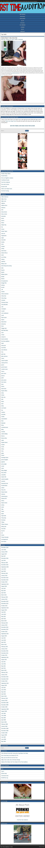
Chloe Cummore (4, 293)
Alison (2, 222)
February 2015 (4, 573)
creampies (22, 27)
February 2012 (4, 646)
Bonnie (2, 278)
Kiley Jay (3, 397)
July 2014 (3, 588)
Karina (2, 386)
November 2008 (4, 730)
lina (2, 410)
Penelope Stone (4, 457)
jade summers (4, 356)
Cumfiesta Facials (5, 180)
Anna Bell (3, 239)
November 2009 (4, 704)
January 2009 (4, 726)
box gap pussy (4, 280)
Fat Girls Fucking (5, 190)
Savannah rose (4, 483)
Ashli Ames (3, 250)
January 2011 (4, 674)
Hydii (2, 343)
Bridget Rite (4, 283)
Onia (2, 451)
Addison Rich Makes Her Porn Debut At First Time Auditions (14, 762)
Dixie (2, 326)
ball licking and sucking (6, 265)
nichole (2, 444)
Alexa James (4, 214)
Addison (3, 203)
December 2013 (4, 601)
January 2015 (4, 575)
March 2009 (4, 722)
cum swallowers (22, 25)
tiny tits (22, 20)
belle (2, 268)
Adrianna (3, 207)
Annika (2, 242)
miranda (3, 431)
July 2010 (3, 687)
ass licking (3, 257)
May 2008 (3, 741)
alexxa (2, 220)
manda (2, 416)
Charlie (16, 39)
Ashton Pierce (4, 252)
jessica (2, 375)
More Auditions (22, 14)
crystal (2, 311)
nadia (2, 440)
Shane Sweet (4, 492)
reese (2, 468)
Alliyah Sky (3, 224)
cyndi (2, 315)
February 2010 (4, 698)
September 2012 (4, 633)
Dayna (2, 319)
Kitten (2, 401)
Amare (2, 229)
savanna (3, 481)
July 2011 (3, 661)
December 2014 (4, 577)
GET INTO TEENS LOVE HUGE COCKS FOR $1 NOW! (22, 125)
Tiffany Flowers (4, 524)
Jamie (2, 358)
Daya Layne (4, 317)
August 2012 (4, 635)
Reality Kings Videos (5, 173)
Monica (3, 436)
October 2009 (4, 707)
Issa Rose (3, 347)
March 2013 (4, 620)
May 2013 (3, 616)
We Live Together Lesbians (7, 178)
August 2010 (4, 685)
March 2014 (4, 594)
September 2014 (4, 584)
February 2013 (4, 623)
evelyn (2, 334)
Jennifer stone (4, 369)
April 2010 (3, 694)
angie (2, 237)
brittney (3, 285)
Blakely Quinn (4, 274)
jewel (2, 377)
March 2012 (4, 644)
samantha (3, 474)
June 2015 (3, 569)
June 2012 (3, 640)
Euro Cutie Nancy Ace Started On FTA (9, 755)
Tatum (2, 511)
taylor (2, 513)
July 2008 (3, 737)
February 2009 (4, 724)
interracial (3, 345)
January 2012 (4, 648)
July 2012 (3, 638)
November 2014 (4, 579)
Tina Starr (3, 528)
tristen (2, 535)
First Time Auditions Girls (6, 1)
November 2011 (4, 653)
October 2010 (4, 681)
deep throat (3, 321)
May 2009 (3, 717)
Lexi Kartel (3, 408)
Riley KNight (4, 470)
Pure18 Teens (4, 175)
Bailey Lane (3, 263)
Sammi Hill (3, 476)
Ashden (3, 246)
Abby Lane (3, 201)
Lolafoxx (3, 412)
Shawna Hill (4, 498)
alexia (2, 218)
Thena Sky (3, 517)
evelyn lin (3, 336)
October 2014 (4, 582)
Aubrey (2, 259)
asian (2, 255)
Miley (2, 429)
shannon (3, 494)
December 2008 (4, 728)
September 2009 (4, 709)
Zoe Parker (3, 541)
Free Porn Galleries (5, 182)
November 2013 (4, 603)
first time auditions (5, 341)
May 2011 (3, 666)
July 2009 (3, 713)
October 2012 (4, 631)
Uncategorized (4, 539)
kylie (2, 403)
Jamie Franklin (4, 360)
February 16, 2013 (10, 39)
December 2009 (4, 702)
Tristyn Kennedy (4, 537)
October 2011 (4, 655)
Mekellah (3, 423)
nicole (2, 446)
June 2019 (3, 549)
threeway (3, 520)
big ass (3, 270)
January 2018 (4, 551)
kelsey (2, 395)
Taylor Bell (3, 515)
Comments (20, 39)
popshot (3, 461)
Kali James (3, 382)
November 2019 (4, 547)
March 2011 (3, 670)
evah (2, 332)
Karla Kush (3, 388)
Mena (2, 425)
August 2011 (4, 659)
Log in (2, 771)
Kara (2, 384)
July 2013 (3, 612)
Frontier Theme (41, 846)
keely (2, 392)
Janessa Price (4, 362)
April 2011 (3, 668)
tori (2, 532)
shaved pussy (22, 16)
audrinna (3, 261)
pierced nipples (4, 459)
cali (2, 289)
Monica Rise (4, 438)
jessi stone (3, 373)
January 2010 (4, 700)
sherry (2, 500)
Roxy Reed (3, 472)
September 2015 (4, 566)
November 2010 (4, 679)
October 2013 (4, 605)
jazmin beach (4, 367)
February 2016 (4, 562)
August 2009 (4, 711)
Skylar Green (4, 502)
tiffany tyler (3, 526)
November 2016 (4, 558)
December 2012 (4, 627)
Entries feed (4, 773)
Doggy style (4, 328)
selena (2, 487)
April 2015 (3, 571)
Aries (2, 244)
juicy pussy (22, 22)
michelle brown (4, 427)
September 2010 (4, 683)
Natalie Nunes (4, 442)
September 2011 (4, 657)
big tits (22, 29)
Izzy (2, 352)
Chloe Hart (3, 295)
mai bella (3, 414)
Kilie (2, 399)
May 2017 (3, 556)
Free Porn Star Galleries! (22, 819)
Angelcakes (3, 235)
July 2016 (3, 560)
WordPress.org (4, 777)
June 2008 (3, 739)
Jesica (2, 371)
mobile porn (22, 31)
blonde (2, 276)
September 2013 (4, 607)
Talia (2, 509)
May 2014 (3, 590)
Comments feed (4, 775)
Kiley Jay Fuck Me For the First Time (9, 757)
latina (2, 405)
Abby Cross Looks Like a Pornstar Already (10, 759)
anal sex (3, 233)
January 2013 (4, 625)
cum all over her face (15, 72)
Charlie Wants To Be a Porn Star (9, 38)
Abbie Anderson (4, 196)
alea (2, 209)
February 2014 (4, 597)
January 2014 (4, 599)
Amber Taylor (4, 231)
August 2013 (4, 610)
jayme (2, 364)
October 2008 (4, 732)
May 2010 (3, 691)
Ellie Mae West (4, 330)
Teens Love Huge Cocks (10, 121)
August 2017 (4, 554)
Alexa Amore (4, 212)
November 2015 (4, 564)
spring (2, 505)
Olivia (2, 449)
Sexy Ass (3, 489)
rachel (2, 466)
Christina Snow (4, 302)
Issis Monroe (4, 349)
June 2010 (3, 689)
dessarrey (3, 324)
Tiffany (2, 522)
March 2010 (4, 696)
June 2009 (3, 715)
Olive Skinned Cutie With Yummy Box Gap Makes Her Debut (14, 753)
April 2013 (3, 618)
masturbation (4, 418)
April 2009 (3, 719)
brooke (2, 287)
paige (2, 453)
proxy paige (3, 464)
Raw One (3, 39)
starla (2, 507)
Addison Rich (4, 205)
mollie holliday (4, 433)
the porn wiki (4, 186)
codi (2, 306)
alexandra (3, 216)
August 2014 (4, 586)
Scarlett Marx (4, 485)
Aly (2, 227)
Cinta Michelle (4, 304)
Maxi (2, 420)
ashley (2, 248)
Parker (2, 455)
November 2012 (4, 629)
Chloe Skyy (3, 298)
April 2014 (3, 592)
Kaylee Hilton (4, 390)
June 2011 (3, 663)
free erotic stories (5, 184)
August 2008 (4, 735)
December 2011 (4, 650)
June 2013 (3, 614)
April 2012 (3, 642)
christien (3, 300)
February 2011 (4, 672)
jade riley (3, 354)
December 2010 (4, 676)
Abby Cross (4, 199)
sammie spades (4, 479)
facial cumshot (22, 18)
